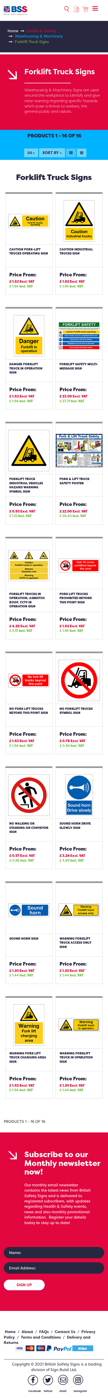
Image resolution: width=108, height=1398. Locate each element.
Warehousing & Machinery (39, 36)
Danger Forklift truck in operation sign (25, 368)
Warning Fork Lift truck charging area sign (27, 1057)
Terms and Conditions (41, 1337)
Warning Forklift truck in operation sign (76, 1057)
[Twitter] (48, 1380)
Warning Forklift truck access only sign (75, 942)
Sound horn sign (23, 938)
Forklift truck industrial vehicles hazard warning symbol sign (26, 485)
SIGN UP (24, 1284)
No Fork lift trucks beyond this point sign (28, 711)
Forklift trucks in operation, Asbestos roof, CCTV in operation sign (27, 600)
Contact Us (65, 1331)
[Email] (63, 1380)
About (27, 1331)
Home (13, 30)
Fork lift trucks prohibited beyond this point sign (76, 598)
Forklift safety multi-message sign (79, 366)
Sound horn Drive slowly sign (75, 825)
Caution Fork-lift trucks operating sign (28, 251)
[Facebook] (33, 1380)
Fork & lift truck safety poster (74, 481)
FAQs (44, 1331)
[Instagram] (78, 1380)
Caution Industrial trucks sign (76, 251)
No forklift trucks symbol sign (76, 711)
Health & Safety (41, 30)
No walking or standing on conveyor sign (28, 827)
